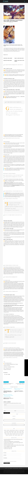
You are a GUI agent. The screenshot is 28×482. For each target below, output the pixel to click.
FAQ (8, 468)
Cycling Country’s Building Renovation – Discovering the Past (19, 391)
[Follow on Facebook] (4, 374)
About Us (5, 430)
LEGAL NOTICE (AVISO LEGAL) (15, 468)
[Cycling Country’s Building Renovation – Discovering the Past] (19, 389)
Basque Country (22, 430)
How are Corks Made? (8, 60)
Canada (15, 431)
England (5, 432)
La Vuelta (15, 432)
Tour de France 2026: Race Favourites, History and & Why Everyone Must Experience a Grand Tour (8, 392)
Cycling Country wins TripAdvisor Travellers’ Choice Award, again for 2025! (13, 442)
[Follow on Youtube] (9, 374)
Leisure (18, 432)
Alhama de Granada (12, 430)
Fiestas (8, 432)
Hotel (12, 432)
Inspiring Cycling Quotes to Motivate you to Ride (8, 383)
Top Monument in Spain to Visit (8, 448)
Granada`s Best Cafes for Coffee (8, 447)
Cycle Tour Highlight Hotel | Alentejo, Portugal (10, 446)
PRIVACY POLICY (20, 468)
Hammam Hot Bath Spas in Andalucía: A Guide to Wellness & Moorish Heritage (8, 398)
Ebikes (22, 431)
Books (7, 431)
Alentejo (8, 430)
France (10, 432)
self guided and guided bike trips (11, 364)
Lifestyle (20, 432)
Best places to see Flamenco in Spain (8, 443)
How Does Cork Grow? (8, 58)
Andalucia (16, 430)
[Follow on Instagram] (6, 374)
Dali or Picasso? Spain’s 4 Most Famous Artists (20, 383)
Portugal (10, 22)
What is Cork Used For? (19, 58)
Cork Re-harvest (6, 366)
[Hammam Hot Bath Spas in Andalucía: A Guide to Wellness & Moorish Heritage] (8, 396)
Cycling (20, 431)
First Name (5, 452)
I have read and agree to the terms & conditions (10, 461)
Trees (5, 23)
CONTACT (6, 468)
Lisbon (23, 432)
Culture (12, 22)
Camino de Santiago (11, 431)
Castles (18, 431)
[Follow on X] (7, 374)
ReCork (4, 368)
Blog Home (14, 416)
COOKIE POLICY (10, 468)
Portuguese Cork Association (7, 369)
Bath (5, 431)
